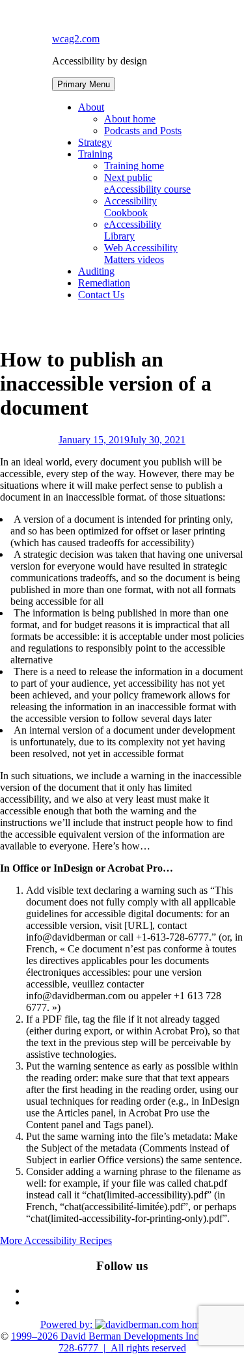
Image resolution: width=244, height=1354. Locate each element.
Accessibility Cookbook (130, 206)
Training (95, 153)
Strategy (95, 142)
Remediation (104, 282)
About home (130, 118)
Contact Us (101, 294)
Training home (134, 165)
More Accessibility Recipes (56, 1240)
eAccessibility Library (132, 230)
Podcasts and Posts (143, 130)
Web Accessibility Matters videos (141, 253)
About (91, 107)
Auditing (96, 271)
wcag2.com (76, 38)
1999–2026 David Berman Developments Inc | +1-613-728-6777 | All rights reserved (127, 1342)
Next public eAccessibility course (147, 183)
